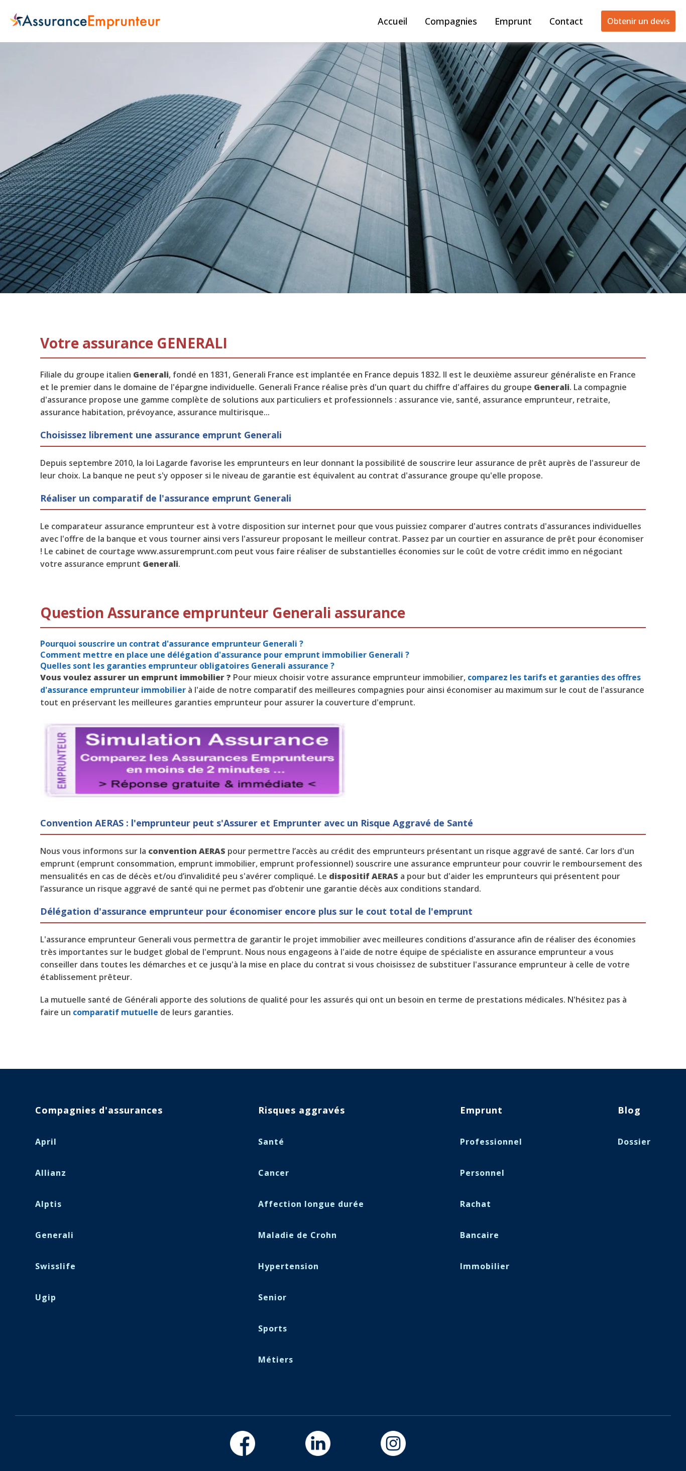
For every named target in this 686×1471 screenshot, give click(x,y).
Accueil (392, 21)
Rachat (475, 1203)
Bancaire (479, 1235)
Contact (566, 21)
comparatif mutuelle (115, 1012)
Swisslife (55, 1266)
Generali (54, 1235)
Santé (271, 1141)
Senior (272, 1297)
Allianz (50, 1172)
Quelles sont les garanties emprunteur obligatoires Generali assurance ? (187, 665)
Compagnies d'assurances (99, 1110)
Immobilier (485, 1266)
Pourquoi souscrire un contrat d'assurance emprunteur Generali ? (171, 643)
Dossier (634, 1141)
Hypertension (288, 1266)
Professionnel (491, 1141)
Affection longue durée (311, 1203)
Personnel (482, 1172)
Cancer (273, 1172)
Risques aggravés (301, 1110)
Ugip (45, 1297)
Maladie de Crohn (297, 1235)
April (46, 1141)
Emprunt (513, 21)
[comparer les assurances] (198, 800)
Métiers (275, 1359)
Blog (629, 1110)
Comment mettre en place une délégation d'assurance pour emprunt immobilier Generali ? (224, 654)
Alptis (48, 1203)
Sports (272, 1328)
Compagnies (451, 21)
